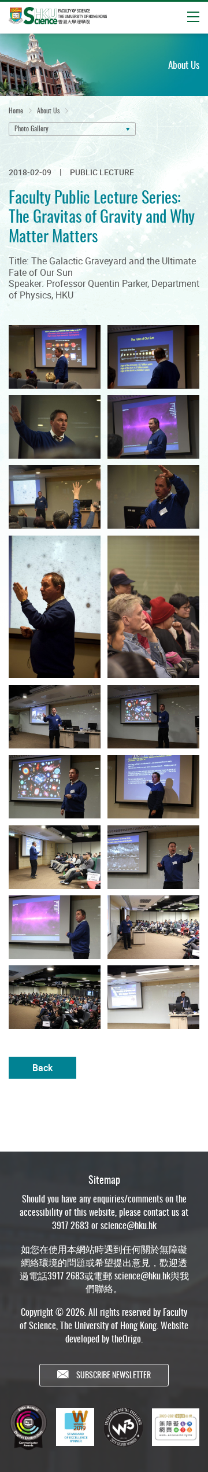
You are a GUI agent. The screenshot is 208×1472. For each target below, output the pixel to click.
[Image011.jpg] (53, 786)
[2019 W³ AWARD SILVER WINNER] (123, 1427)
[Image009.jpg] (53, 716)
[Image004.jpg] (155, 426)
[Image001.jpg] (53, 356)
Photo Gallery (31, 128)
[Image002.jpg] (155, 356)
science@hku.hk (129, 1225)
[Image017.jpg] (53, 996)
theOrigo (126, 1338)
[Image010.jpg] (155, 716)
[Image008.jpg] (155, 607)
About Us (48, 110)
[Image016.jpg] (155, 926)
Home (16, 110)
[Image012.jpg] (155, 786)
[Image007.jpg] (53, 607)
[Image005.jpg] (53, 496)
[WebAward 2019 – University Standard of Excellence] (75, 1427)
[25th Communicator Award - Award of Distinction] (28, 1427)
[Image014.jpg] (155, 856)
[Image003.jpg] (53, 426)
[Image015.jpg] (53, 926)
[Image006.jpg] (155, 496)
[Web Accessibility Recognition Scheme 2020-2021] (175, 1427)
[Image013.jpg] (53, 856)
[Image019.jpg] (155, 996)
